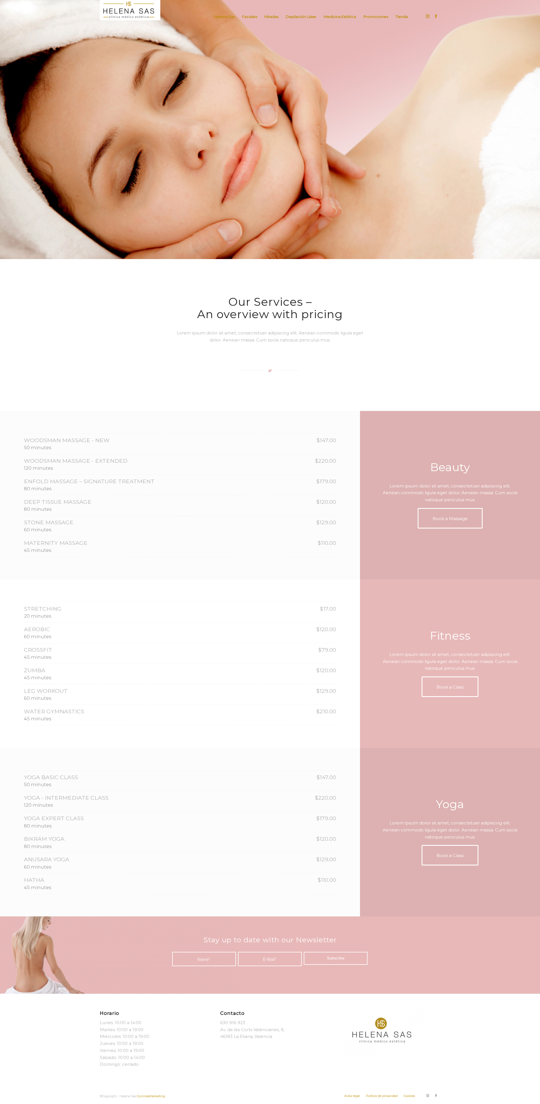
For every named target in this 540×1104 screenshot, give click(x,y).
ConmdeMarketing (151, 1096)
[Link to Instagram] (427, 16)
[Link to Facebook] (436, 16)
